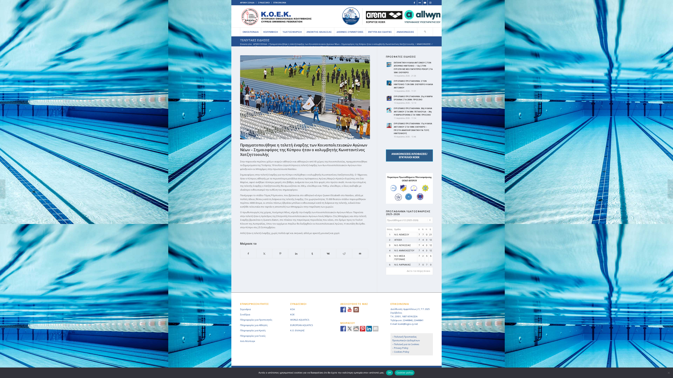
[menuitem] (250, 31)
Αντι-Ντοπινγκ (247, 341)
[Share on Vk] (328, 253)
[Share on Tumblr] (312, 253)
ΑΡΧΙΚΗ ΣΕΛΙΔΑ (247, 2)
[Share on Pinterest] (280, 253)
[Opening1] (306, 97)
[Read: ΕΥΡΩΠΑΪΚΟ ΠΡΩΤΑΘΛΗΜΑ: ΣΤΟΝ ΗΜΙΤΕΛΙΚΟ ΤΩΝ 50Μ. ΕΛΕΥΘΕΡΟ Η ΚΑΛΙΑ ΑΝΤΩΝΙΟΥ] (389, 83)
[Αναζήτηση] (425, 31)
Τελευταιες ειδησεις (255, 40)
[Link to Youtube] (424, 2)
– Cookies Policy (400, 351)
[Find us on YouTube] (349, 309)
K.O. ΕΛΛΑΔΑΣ (297, 330)
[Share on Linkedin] (369, 328)
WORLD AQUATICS (299, 319)
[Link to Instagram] (430, 2)
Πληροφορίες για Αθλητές (254, 325)
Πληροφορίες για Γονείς (253, 335)
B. (430, 229)
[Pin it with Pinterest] (362, 328)
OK (389, 372)
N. (423, 229)
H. (427, 229)
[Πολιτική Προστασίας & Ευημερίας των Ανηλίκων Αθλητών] (351, 16)
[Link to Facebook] (414, 2)
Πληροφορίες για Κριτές (253, 330)
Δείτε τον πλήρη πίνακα (418, 271)
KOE (292, 314)
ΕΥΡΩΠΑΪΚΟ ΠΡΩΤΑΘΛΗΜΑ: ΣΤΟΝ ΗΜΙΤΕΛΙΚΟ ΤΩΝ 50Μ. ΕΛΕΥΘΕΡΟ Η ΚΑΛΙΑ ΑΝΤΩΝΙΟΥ (413, 84)
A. (419, 229)
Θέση (389, 229)
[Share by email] (375, 328)
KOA (292, 309)
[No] (668, 372)
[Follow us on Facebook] (343, 309)
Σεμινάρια (245, 309)
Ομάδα (397, 229)
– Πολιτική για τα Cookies (405, 344)
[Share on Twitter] (349, 328)
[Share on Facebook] (248, 253)
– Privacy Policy (400, 347)
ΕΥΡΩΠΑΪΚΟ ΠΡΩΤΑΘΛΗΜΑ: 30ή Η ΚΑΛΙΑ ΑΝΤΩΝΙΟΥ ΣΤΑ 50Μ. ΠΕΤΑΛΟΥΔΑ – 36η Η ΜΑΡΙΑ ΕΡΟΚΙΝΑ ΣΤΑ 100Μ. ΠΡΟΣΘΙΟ (413, 111)
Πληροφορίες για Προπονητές (256, 319)
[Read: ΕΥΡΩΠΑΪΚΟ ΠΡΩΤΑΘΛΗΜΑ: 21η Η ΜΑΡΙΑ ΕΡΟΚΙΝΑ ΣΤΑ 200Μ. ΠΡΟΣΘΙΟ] (389, 98)
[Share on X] (264, 253)
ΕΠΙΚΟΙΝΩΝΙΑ (279, 2)
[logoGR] (276, 16)
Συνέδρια (245, 314)
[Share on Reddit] (344, 253)
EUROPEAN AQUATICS (301, 325)
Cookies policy (404, 372)
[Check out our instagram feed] (356, 309)
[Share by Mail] (360, 253)
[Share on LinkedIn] (296, 253)
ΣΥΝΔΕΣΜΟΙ (264, 2)
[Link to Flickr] (419, 2)
